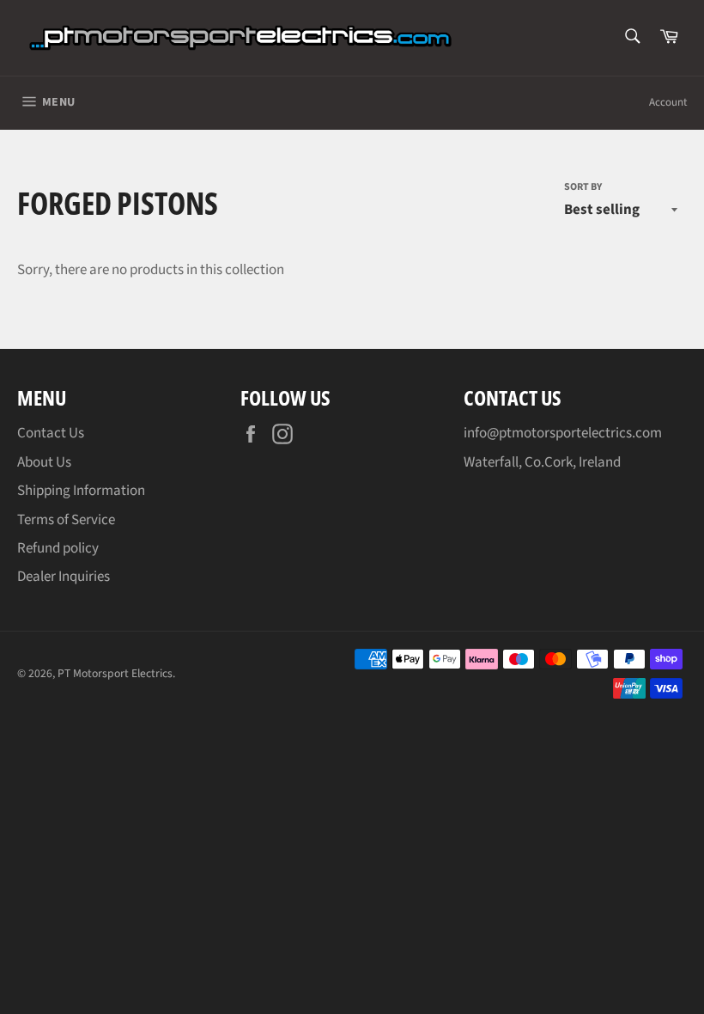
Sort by (583, 187)
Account (668, 102)
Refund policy (58, 548)
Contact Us (50, 433)
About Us (44, 462)
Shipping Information (81, 490)
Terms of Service (66, 520)
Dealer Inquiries (63, 576)
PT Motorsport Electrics (115, 673)
